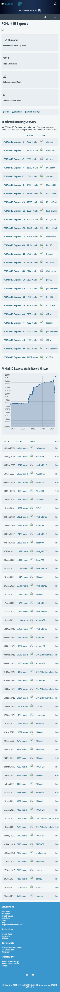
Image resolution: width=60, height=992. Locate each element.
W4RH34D (51, 237)
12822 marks (22, 525)
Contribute (6, 918)
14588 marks (22, 474)
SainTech (40, 456)
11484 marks (22, 594)
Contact (5, 966)
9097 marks (22, 775)
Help (3, 923)
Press (4, 920)
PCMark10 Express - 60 (14, 349)
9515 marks (22, 749)
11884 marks (22, 560)
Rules (6, 112)
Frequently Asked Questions (12, 925)
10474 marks (22, 680)
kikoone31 (40, 620)
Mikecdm (40, 577)
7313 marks (22, 870)
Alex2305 (40, 482)
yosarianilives (52, 288)
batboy (39, 870)
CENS (39, 508)
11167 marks (32, 357)
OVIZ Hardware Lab (45, 655)
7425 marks (22, 853)
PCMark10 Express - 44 (14, 323)
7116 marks (22, 887)
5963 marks (32, 159)
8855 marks (22, 793)
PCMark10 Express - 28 (14, 280)
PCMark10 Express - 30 (14, 288)
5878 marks (32, 176)
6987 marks (32, 314)
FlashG (49, 297)
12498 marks (32, 237)
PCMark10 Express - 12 (14, 211)
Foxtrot (49, 254)
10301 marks (22, 706)
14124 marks (32, 185)
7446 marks (22, 844)
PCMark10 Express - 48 (14, 340)
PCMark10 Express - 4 (14, 168)
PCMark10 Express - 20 (14, 245)
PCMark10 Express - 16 (14, 228)
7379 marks (22, 861)
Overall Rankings (33, 112)
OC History (6, 952)
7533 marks (22, 827)
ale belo (49, 142)
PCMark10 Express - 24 (14, 262)
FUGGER (50, 306)
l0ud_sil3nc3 (51, 193)
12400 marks (22, 534)
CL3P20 (49, 357)
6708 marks (32, 306)
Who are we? (6, 912)
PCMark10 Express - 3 (14, 159)
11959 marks (22, 551)
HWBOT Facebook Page (10, 962)
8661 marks (22, 801)
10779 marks (22, 456)
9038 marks (22, 784)
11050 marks (22, 629)
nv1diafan (50, 168)
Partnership (6, 936)
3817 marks (32, 349)
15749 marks (32, 193)
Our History (6, 914)
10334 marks (22, 698)
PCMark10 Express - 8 (14, 193)
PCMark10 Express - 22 (14, 254)
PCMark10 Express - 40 (14, 314)
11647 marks (22, 577)
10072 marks (22, 732)
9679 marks (22, 741)
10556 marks (22, 663)
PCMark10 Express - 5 (14, 176)
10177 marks (22, 724)
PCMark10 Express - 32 (14, 297)
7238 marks (22, 879)
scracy (39, 879)
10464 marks (22, 689)
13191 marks (22, 517)
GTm (48, 314)
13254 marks (32, 211)
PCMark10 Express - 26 (14, 271)
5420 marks (32, 254)
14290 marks (22, 482)
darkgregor (40, 715)
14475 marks (32, 228)
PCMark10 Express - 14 (14, 219)
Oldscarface (51, 150)
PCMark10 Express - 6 (14, 185)
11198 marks (22, 620)
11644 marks (22, 586)
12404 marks (32, 245)
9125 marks (22, 767)
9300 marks (22, 758)
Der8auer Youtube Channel (12, 948)
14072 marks (22, 508)
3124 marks (32, 271)
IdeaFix (49, 323)
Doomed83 (51, 185)
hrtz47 (49, 245)
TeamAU (40, 525)
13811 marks (32, 219)
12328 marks (22, 543)
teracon (39, 896)
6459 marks (32, 297)
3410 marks (32, 331)
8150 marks (32, 280)
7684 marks (22, 818)
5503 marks (32, 340)
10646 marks (22, 655)
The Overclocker (8, 950)
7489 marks (22, 836)
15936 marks (32, 262)
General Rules (7, 934)
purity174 (50, 280)
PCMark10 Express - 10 (14, 202)
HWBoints (5, 938)
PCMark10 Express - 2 (14, 150)
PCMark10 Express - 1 (14, 142)
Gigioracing (51, 271)
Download (18, 112)
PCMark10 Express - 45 (14, 331)
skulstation (41, 853)
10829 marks (22, 637)
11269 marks (22, 612)
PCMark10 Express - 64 (14, 357)
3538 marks (32, 288)
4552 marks (32, 142)
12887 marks (32, 202)
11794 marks (22, 568)
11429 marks (22, 603)
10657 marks (22, 646)
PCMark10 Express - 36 (14, 306)
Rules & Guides (7, 916)
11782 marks (32, 168)
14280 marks (22, 500)
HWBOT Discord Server (10, 964)
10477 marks (22, 672)
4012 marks (32, 323)
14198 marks (22, 491)
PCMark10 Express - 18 (14, 237)
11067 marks (32, 150)
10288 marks (22, 715)
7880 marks (22, 810)
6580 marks (22, 896)
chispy (39, 706)
